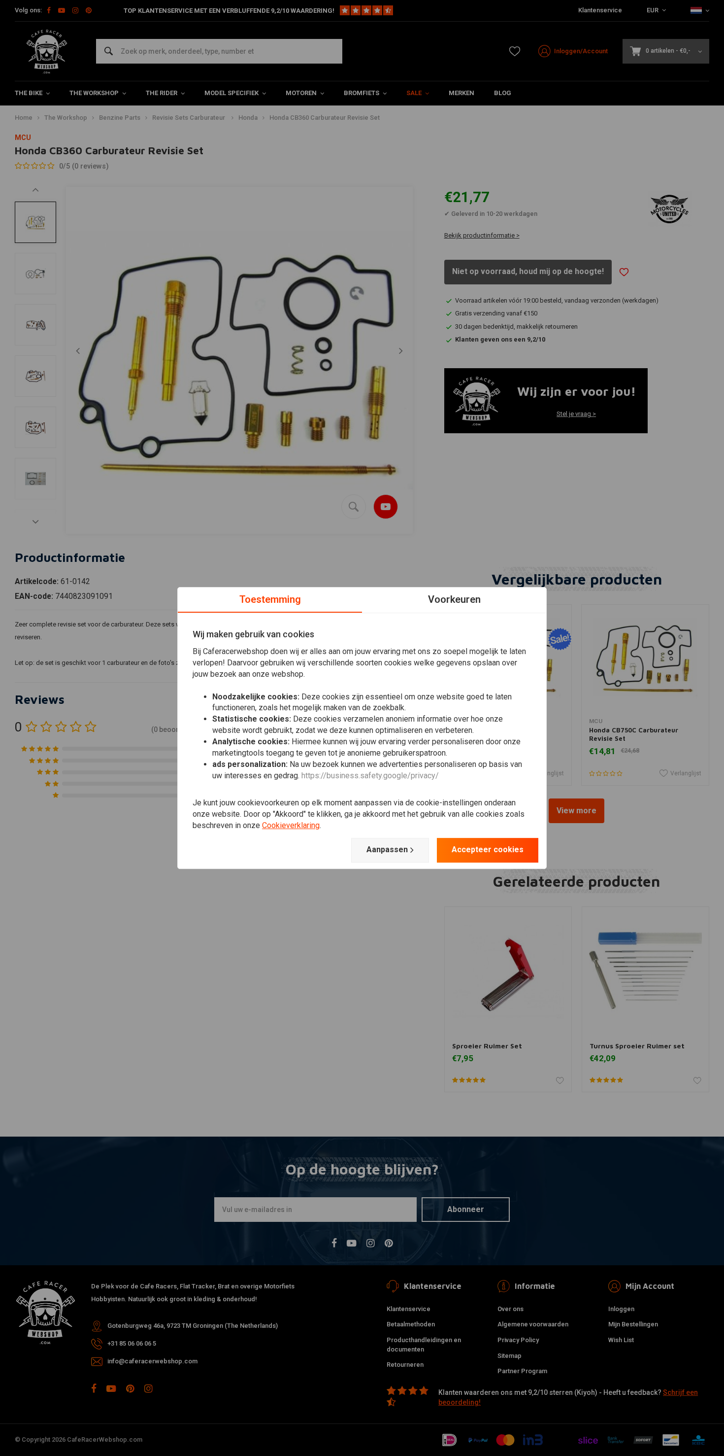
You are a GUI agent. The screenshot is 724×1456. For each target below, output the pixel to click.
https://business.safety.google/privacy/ (370, 775)
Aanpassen (387, 849)
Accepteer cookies (488, 849)
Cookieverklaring (291, 825)
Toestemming (270, 599)
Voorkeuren (454, 599)
